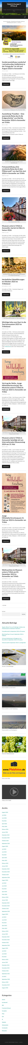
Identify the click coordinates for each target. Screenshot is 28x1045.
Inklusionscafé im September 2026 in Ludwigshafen (14, 642)
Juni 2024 (4, 886)
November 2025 (6, 837)
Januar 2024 (5, 900)
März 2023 (4, 928)
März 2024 (4, 894)
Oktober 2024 (5, 874)
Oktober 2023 (5, 908)
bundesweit (4, 1002)
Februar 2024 (5, 897)
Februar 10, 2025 (6, 394)
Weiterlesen (6, 84)
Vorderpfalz (4, 1027)
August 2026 (5, 812)
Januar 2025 (5, 866)
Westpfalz (4, 1030)
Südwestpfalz (5, 1025)
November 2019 (6, 985)
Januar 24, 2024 (6, 524)
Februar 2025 (5, 863)
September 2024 (6, 877)
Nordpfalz (4, 1010)
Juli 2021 (4, 976)
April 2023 (4, 925)
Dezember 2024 (5, 869)
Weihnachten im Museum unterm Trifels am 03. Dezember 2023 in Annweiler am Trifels (12, 573)
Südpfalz (4, 1022)
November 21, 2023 (6, 578)
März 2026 (4, 826)
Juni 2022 (4, 953)
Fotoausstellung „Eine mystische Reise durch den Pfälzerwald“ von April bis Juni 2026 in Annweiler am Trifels (14, 170)
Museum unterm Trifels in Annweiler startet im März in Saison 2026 (13, 228)
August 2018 (5, 987)
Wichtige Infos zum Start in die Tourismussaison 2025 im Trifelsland (14, 324)
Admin (3, 999)
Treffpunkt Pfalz (14, 5)
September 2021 (6, 973)
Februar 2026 (5, 829)
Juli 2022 (4, 951)
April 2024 (4, 891)
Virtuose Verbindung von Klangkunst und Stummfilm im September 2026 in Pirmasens (12, 639)
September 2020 (6, 979)
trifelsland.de (8, 346)
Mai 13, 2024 (5, 446)
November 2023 (6, 905)
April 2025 (4, 857)
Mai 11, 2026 (5, 124)
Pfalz (3, 1013)
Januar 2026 (5, 832)
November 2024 (6, 871)
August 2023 (5, 914)
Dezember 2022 (5, 936)
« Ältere (4, 605)
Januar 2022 (5, 962)
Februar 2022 (5, 959)
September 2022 (6, 945)
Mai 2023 (4, 922)
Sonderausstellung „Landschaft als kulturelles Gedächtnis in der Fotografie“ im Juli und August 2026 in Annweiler (14, 65)
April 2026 (4, 823)
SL (2, 1019)
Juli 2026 (4, 815)
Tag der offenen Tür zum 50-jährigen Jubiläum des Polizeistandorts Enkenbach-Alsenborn (13, 627)
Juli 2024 (4, 883)
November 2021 (6, 968)
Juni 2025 (4, 852)
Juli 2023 (4, 917)
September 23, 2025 (6, 286)
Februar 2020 (5, 982)
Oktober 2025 (5, 840)
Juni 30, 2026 (5, 70)
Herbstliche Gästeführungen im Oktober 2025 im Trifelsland (13, 281)
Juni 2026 (4, 818)
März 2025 (4, 860)
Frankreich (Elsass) (6, 1008)
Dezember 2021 (5, 965)
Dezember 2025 (5, 835)
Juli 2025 (4, 849)
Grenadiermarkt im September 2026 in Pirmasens (13, 631)
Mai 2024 (4, 888)
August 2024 (5, 880)
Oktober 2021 (5, 970)
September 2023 (6, 911)
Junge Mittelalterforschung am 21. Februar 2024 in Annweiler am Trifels (14, 519)
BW (3, 1005)
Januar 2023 (5, 934)
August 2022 (5, 948)
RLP (3, 1016)
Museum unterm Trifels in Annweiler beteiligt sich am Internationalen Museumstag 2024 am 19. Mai (13, 441)
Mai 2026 (4, 820)
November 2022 (6, 939)
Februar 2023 (5, 931)
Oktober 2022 (5, 942)
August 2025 (5, 846)
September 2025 (6, 843)
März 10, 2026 (5, 232)
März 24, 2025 (5, 328)
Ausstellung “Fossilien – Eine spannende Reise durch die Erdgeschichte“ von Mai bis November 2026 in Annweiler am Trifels (13, 118)
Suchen (3, 611)
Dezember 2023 (5, 903)
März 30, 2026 (5, 175)
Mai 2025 (4, 854)
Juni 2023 (4, 919)
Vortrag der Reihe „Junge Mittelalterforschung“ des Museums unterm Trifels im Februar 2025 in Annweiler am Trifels (14, 387)
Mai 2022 (4, 956)
